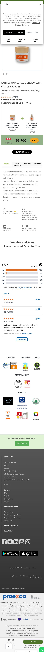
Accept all (8, 32)
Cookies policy (36, 40)
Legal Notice (8, 40)
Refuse (20, 32)
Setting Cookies (32, 32)
